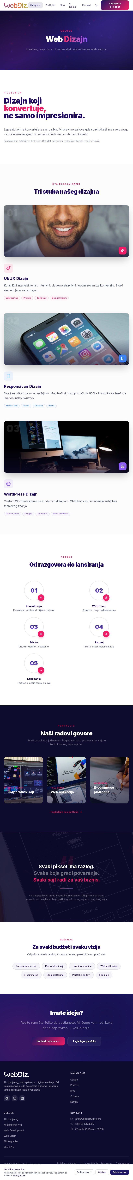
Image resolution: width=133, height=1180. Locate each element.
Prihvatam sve (120, 1172)
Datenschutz (122, 1163)
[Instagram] (15, 1098)
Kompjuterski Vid (13, 1124)
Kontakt (86, 5)
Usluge (34, 5)
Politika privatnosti (67, 1163)
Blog (62, 5)
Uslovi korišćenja (89, 1163)
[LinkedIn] (22, 1098)
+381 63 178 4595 (84, 1124)
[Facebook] (7, 1098)
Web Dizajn (10, 1135)
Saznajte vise (19, 1175)
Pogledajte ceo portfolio (64, 812)
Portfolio (50, 5)
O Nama (72, 5)
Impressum (107, 1163)
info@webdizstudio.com (88, 1118)
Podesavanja (83, 1172)
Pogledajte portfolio (84, 1041)
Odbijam (102, 1172)
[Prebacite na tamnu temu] (96, 5)
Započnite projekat (115, 5)
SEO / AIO (9, 1146)
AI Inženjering (11, 1119)
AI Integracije (11, 1141)
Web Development (14, 1130)
